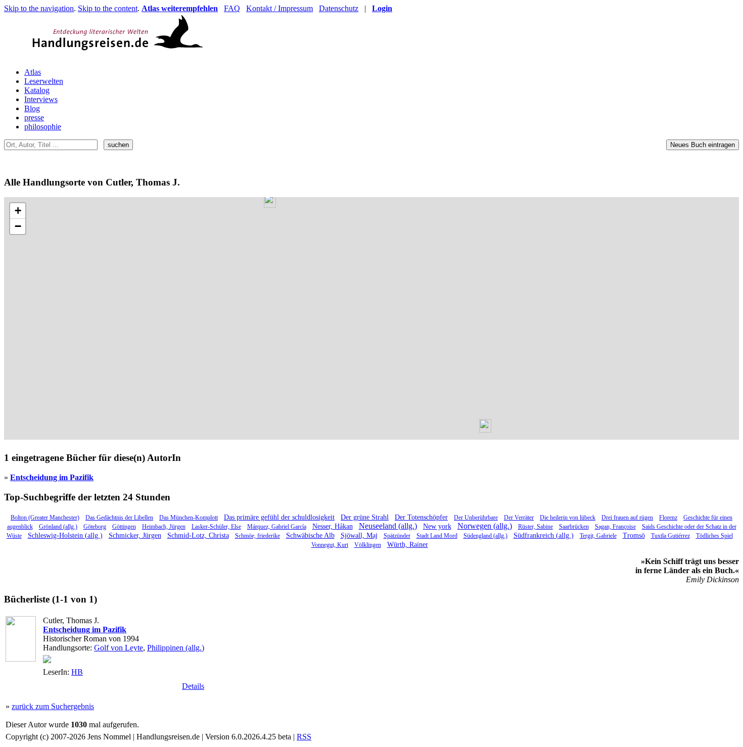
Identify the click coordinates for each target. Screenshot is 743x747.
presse (34, 117)
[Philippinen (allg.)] (270, 201)
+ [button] (18, 210)
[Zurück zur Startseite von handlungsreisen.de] (191, 55)
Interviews (41, 99)
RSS (304, 736)
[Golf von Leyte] (485, 426)
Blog (32, 108)
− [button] (18, 226)
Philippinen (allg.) (175, 647)
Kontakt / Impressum (279, 8)
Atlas (32, 72)
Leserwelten (43, 81)
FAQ (232, 8)
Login (382, 8)
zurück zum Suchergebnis (53, 706)
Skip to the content (107, 8)
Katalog (37, 90)
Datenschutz (338, 8)
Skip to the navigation (39, 8)
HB (77, 672)
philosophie (42, 126)
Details (193, 686)
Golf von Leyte (118, 647)
